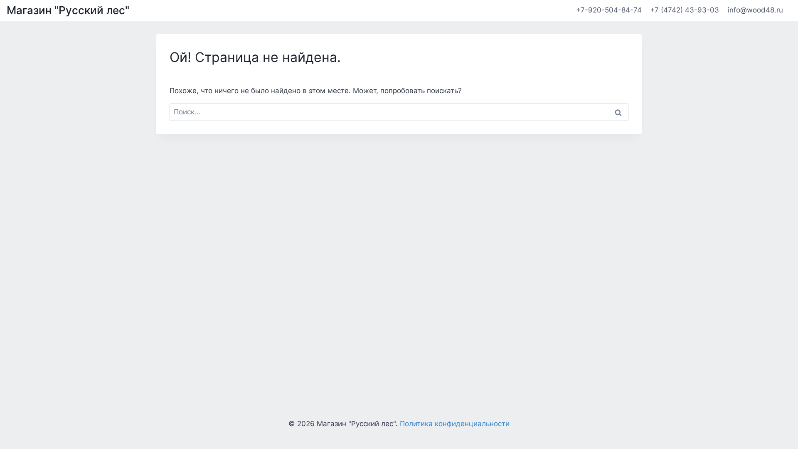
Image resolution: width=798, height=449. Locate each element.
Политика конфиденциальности (455, 423)
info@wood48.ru (755, 10)
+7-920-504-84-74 (609, 10)
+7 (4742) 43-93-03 (684, 10)
